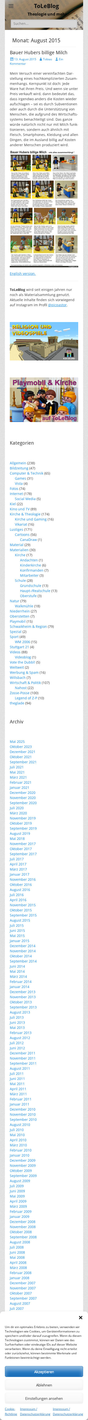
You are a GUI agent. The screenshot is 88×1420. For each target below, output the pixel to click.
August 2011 (20, 1068)
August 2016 (20, 889)
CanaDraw (28, 539)
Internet (16, 493)
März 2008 (18, 1267)
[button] (80, 1317)
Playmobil (18, 621)
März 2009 (18, 1206)
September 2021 (23, 762)
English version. (23, 273)
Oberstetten (20, 616)
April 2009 (18, 1201)
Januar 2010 (19, 1155)
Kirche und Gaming (31, 519)
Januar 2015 (19, 940)
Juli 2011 (17, 1073)
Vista (19, 483)
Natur (14, 601)
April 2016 (18, 900)
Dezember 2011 (22, 1053)
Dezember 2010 (22, 1109)
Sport (14, 636)
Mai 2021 (17, 772)
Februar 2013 (21, 1032)
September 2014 (23, 961)
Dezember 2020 (22, 792)
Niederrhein (20, 611)
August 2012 (20, 1037)
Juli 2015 (17, 925)
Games (20, 478)
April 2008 (18, 1262)
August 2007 (20, 1303)
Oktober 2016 (21, 884)
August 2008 (20, 1242)
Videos (15, 652)
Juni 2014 (17, 966)
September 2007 (23, 1298)
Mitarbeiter (29, 575)
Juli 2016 (17, 894)
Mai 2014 (17, 971)
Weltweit (17, 667)
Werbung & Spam (24, 672)
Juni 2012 (17, 1048)
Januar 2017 (19, 874)
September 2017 (23, 854)
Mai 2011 (17, 1083)
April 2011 (18, 1089)
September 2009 (23, 1175)
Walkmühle (24, 606)
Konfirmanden (32, 570)
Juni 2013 (17, 1022)
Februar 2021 (21, 782)
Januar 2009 (19, 1216)
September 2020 (23, 802)
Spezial (16, 631)
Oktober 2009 (21, 1170)
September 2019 (23, 828)
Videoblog (23, 657)
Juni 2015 (17, 930)
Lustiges (16, 529)
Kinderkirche (30, 565)
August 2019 (20, 833)
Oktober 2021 (21, 757)
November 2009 (23, 1165)
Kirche (20, 555)
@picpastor (57, 305)
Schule (20, 580)
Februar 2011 (21, 1099)
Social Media (25, 498)
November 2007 (23, 1288)
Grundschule (30, 585)
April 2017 (18, 864)
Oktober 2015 (21, 910)
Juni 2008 (17, 1252)
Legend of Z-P (26, 698)
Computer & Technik (26, 473)
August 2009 (20, 1180)
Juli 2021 (17, 767)
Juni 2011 (17, 1078)
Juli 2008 (17, 1247)
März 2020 (18, 813)
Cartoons (22, 534)
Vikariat (21, 524)
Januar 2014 (19, 986)
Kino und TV (20, 509)
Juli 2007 (17, 1308)
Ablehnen (44, 1385)
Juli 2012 (17, 1043)
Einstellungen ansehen (44, 1398)
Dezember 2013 (22, 991)
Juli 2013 (17, 1017)
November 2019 (23, 818)
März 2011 (18, 1094)
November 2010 (23, 1114)
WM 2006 (22, 641)
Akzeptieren (44, 1371)
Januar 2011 (19, 1104)
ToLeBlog (46, 6)
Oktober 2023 (21, 746)
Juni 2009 (17, 1191)
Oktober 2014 (21, 956)
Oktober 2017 (21, 848)
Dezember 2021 (22, 751)
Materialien (19, 550)
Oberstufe (28, 595)
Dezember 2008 (22, 1221)
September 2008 (23, 1237)
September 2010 (23, 1119)
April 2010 (18, 1140)
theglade (17, 703)
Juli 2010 (17, 1129)
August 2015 (20, 920)
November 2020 (23, 797)
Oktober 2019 (21, 823)
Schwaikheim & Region (28, 626)
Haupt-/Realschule (35, 590)
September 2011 (23, 1063)
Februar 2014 (21, 981)
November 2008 (23, 1226)
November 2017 (23, 843)
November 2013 (23, 997)
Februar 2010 (21, 1150)
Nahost (21, 687)
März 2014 (18, 976)
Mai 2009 (17, 1196)
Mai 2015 (17, 935)
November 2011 (23, 1058)
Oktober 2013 (21, 1002)
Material (16, 544)
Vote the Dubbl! (22, 662)
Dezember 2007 (22, 1283)
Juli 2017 (17, 859)
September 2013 (23, 1007)
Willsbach (18, 677)
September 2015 (23, 915)
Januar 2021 (19, 787)
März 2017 (18, 869)
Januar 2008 (19, 1278)
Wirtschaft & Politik (25, 682)
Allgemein (18, 463)
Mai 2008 (17, 1257)
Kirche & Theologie (25, 514)
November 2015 (23, 905)
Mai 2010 (17, 1134)
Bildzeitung (19, 468)
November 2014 (23, 951)
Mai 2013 (17, 1027)
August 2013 (20, 1012)
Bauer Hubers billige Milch (38, 52)
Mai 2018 (17, 838)
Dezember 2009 (22, 1160)
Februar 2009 (21, 1211)
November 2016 (23, 879)
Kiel (13, 504)
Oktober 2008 (21, 1232)
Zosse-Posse (20, 693)
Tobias (47, 59)
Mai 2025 (17, 741)
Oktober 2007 (21, 1293)
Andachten (29, 560)
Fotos (14, 488)
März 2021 (18, 777)
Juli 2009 (17, 1186)
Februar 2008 (21, 1272)
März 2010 (18, 1145)
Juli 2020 (17, 808)
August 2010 (20, 1124)
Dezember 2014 (22, 946)
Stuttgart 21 (19, 647)
